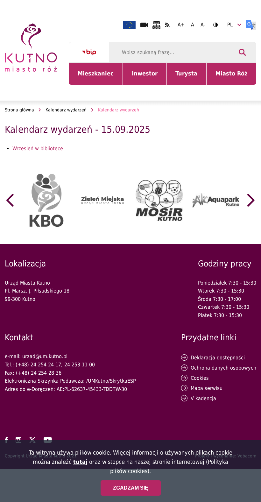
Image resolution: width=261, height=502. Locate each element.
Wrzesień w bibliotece (37, 148)
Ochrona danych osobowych (223, 368)
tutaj (80, 461)
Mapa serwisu (206, 388)
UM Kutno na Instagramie (18, 440)
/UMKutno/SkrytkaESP (111, 381)
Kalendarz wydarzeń (66, 109)
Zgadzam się (130, 488)
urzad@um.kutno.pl (44, 356)
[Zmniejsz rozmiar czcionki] (203, 25)
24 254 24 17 (46, 365)
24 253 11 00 (79, 365)
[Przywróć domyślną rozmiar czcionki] (192, 25)
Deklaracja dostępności (218, 358)
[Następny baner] (251, 200)
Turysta (190, 77)
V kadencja (203, 398)
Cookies (200, 378)
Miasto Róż (233, 77)
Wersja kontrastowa (215, 24)
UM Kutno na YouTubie (48, 440)
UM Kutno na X (32, 440)
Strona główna (19, 109)
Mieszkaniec (97, 77)
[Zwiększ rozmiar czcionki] (181, 25)
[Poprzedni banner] (10, 200)
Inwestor (148, 77)
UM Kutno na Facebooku (6, 440)
